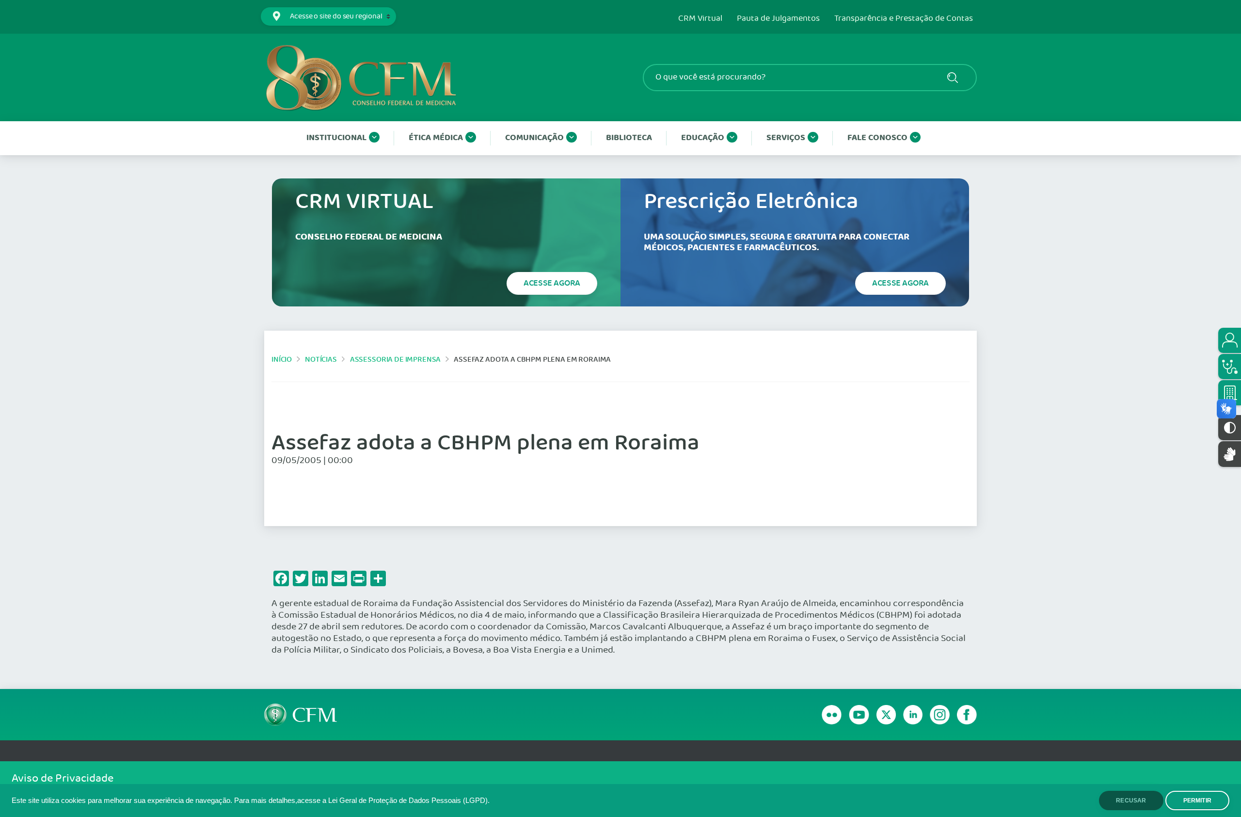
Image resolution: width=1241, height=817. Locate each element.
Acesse (552, 283)
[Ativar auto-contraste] (1229, 427)
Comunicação (534, 138)
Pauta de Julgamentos (778, 19)
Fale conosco (877, 138)
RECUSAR (1131, 800)
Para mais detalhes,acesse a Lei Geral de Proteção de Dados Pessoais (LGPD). (362, 800)
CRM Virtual (700, 19)
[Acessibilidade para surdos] (1229, 454)
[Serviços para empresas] (1229, 392)
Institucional (336, 138)
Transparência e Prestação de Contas (903, 19)
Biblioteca (629, 138)
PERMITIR (1197, 800)
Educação (702, 138)
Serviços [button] (785, 138)
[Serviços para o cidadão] (1229, 340)
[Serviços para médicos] (1229, 366)
